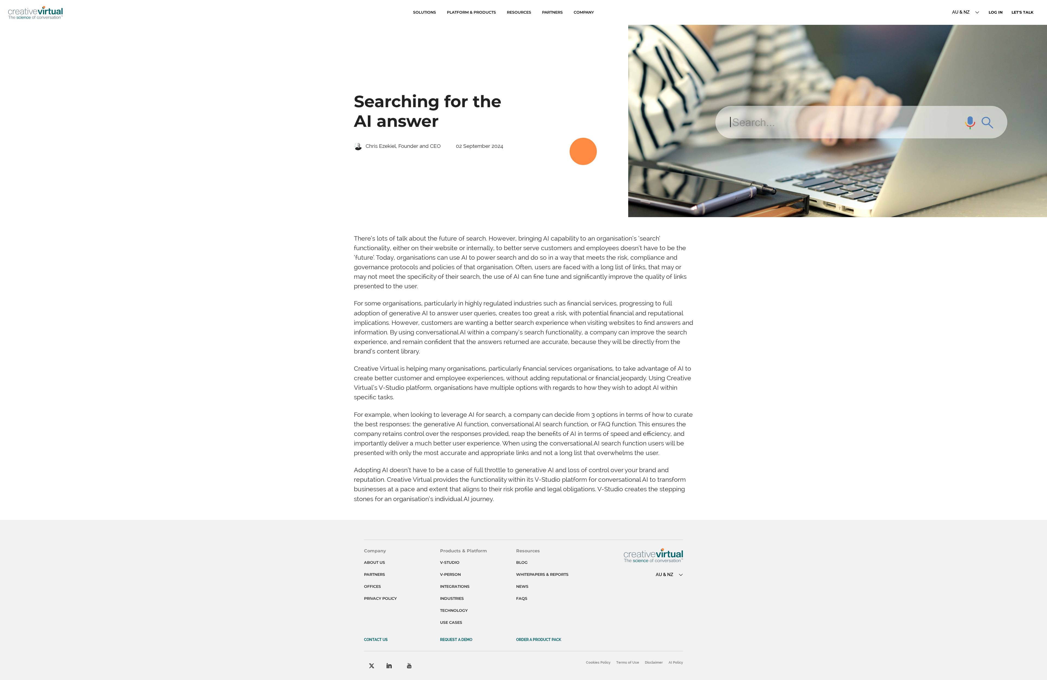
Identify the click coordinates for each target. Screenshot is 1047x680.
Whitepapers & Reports (542, 574)
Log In (996, 12)
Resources (519, 12)
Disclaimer (654, 662)
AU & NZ (961, 12)
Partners (552, 12)
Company (584, 12)
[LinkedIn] (389, 666)
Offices (372, 586)
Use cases (451, 622)
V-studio (449, 562)
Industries (452, 598)
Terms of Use (627, 662)
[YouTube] (409, 666)
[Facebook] (371, 666)
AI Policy (676, 662)
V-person (450, 574)
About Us (374, 562)
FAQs (521, 598)
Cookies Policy (598, 662)
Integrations (455, 586)
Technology (454, 610)
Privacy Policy (380, 598)
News (522, 586)
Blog (522, 562)
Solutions (424, 12)
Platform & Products (471, 12)
